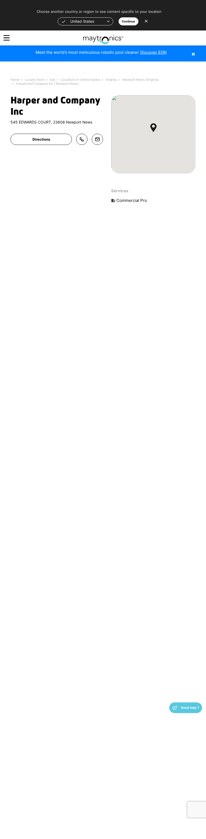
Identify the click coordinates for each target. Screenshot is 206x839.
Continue (128, 21)
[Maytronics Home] (103, 36)
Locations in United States (80, 80)
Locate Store (34, 80)
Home (14, 80)
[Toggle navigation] (6, 37)
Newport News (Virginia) (140, 80)
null (52, 80)
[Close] (201, 51)
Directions (41, 139)
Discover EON (153, 52)
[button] (85, 21)
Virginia (111, 80)
